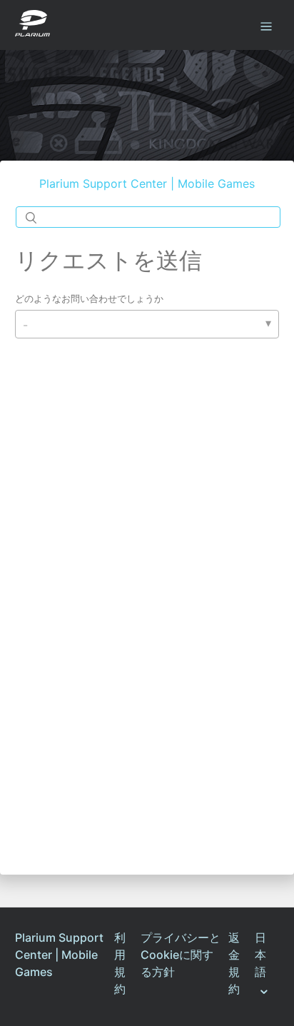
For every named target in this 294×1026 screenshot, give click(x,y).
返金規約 (234, 963)
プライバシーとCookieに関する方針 (180, 954)
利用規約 (120, 963)
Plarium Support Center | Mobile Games (147, 183)
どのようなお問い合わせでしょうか (89, 298)
